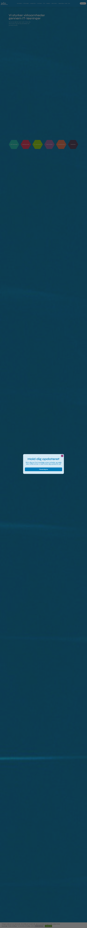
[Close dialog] (62, 456)
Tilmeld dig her (43, 469)
